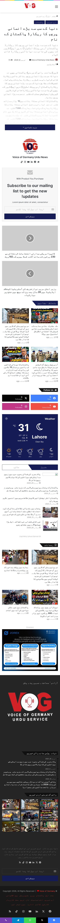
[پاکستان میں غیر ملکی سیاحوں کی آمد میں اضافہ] (15, 597)
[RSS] (20, 862)
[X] (36, 862)
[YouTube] (28, 162)
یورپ (32, 895)
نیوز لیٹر (21, 904)
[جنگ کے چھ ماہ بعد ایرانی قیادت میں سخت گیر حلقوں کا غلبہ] (49, 827)
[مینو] (56, 7)
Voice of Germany (47, 891)
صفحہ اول (51, 16)
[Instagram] (25, 162)
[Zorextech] (30, 650)
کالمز (38, 904)
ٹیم (13, 904)
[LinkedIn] (31, 162)
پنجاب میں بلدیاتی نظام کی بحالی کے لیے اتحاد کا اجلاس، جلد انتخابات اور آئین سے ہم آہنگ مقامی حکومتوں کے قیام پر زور (21, 511)
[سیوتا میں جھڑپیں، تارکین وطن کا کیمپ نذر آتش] (11, 815)
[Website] (38, 162)
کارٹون (45, 904)
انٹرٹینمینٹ (37, 900)
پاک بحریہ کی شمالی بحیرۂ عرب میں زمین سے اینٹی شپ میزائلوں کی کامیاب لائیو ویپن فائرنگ (22, 477)
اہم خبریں (41, 16)
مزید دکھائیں (30, 127)
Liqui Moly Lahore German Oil (30, 536)
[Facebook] (35, 162)
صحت (17, 900)
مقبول (44, 467)
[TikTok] (21, 162)
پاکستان (39, 22)
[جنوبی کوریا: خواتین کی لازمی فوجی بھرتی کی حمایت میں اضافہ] (30, 827)
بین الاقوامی (12, 895)
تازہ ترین (24, 900)
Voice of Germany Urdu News (42, 60)
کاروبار (10, 900)
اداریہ (30, 904)
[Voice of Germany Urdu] (30, 6)
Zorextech (30, 627)
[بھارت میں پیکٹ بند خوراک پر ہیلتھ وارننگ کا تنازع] (15, 557)
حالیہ (16, 467)
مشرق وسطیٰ (24, 895)
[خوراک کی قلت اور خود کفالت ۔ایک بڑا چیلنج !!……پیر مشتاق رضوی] (50, 525)
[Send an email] (30, 60)
